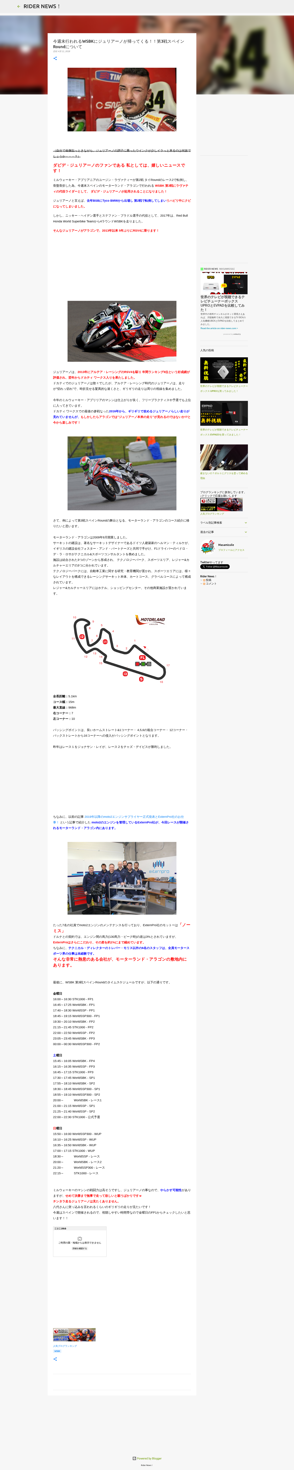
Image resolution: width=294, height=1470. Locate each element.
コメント (211, 583)
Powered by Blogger (149, 1458)
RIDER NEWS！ (42, 6)
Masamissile (226, 544)
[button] (55, 58)
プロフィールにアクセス (231, 550)
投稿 (208, 579)
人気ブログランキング (65, 1346)
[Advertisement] (122, 266)
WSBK (57, 1351)
